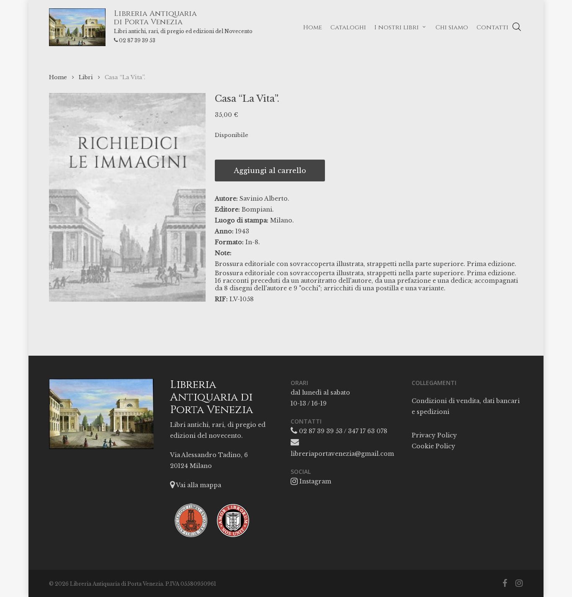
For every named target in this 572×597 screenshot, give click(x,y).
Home (58, 77)
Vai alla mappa (198, 485)
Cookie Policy (433, 446)
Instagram (314, 481)
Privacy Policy (434, 435)
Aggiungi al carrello (270, 170)
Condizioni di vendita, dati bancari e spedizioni (466, 406)
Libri (86, 77)
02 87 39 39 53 (137, 40)
